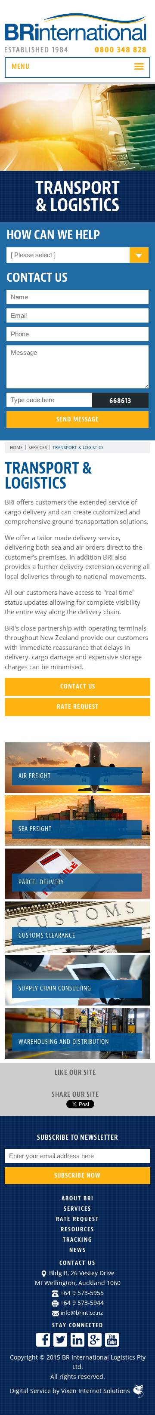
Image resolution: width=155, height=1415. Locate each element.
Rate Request (78, 707)
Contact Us (77, 687)
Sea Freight (35, 829)
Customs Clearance (47, 936)
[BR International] (77, 52)
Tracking (78, 1239)
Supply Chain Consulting (55, 988)
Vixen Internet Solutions (96, 1391)
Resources (77, 1229)
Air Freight (35, 776)
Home (16, 447)
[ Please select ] (33, 254)
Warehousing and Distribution (64, 1042)
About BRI (78, 1198)
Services (37, 447)
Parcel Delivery (41, 882)
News (77, 1250)
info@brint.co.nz (82, 1313)
